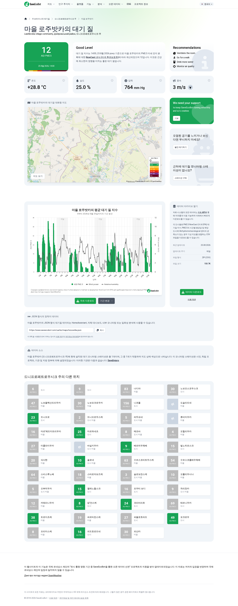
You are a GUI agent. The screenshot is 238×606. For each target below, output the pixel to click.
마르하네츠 (92, 431)
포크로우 (184, 517)
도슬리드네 (185, 402)
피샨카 (137, 531)
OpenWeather (54, 575)
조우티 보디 (139, 488)
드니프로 (45, 417)
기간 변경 (104, 300)
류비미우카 (185, 417)
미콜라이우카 (47, 445)
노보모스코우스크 (189, 388)
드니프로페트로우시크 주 (65, 19)
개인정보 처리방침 (72, 337)
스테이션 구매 (181, 178)
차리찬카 (184, 488)
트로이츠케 (46, 517)
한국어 (207, 4)
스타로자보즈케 (95, 474)
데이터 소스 (131, 181)
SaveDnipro (113, 360)
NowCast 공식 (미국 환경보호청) (102, 57)
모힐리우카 (185, 431)
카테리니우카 (47, 503)
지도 (50, 4)
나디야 (137, 388)
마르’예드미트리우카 (51, 431)
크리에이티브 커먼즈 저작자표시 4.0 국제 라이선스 (66, 592)
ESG (129, 4)
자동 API (201, 212)
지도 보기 (38, 176)
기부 (176, 118)
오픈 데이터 (114, 4)
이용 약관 (192, 299)
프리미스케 (46, 531)
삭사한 (44, 460)
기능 (89, 4)
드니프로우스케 (95, 417)
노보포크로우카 (95, 402)
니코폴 (137, 402)
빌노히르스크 (187, 445)
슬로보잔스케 (140, 474)
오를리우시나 (187, 474)
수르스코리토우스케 (144, 460)
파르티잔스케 (94, 517)
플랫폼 (80, 4)
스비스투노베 (47, 474)
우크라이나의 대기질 (41, 19)
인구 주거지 (64, 4)
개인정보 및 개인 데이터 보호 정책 (73, 598)
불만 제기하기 (181, 147)
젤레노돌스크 (94, 488)
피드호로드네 (94, 531)
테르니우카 (185, 503)
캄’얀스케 (92, 503)
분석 (100, 4)
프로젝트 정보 (141, 4)
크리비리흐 (139, 503)
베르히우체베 (140, 445)
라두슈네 (138, 417)
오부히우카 (46, 488)
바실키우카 (92, 445)
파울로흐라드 (140, 517)
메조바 (137, 431)
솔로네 (90, 460)
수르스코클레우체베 (190, 460)
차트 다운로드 (87, 300)
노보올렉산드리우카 (51, 402)
